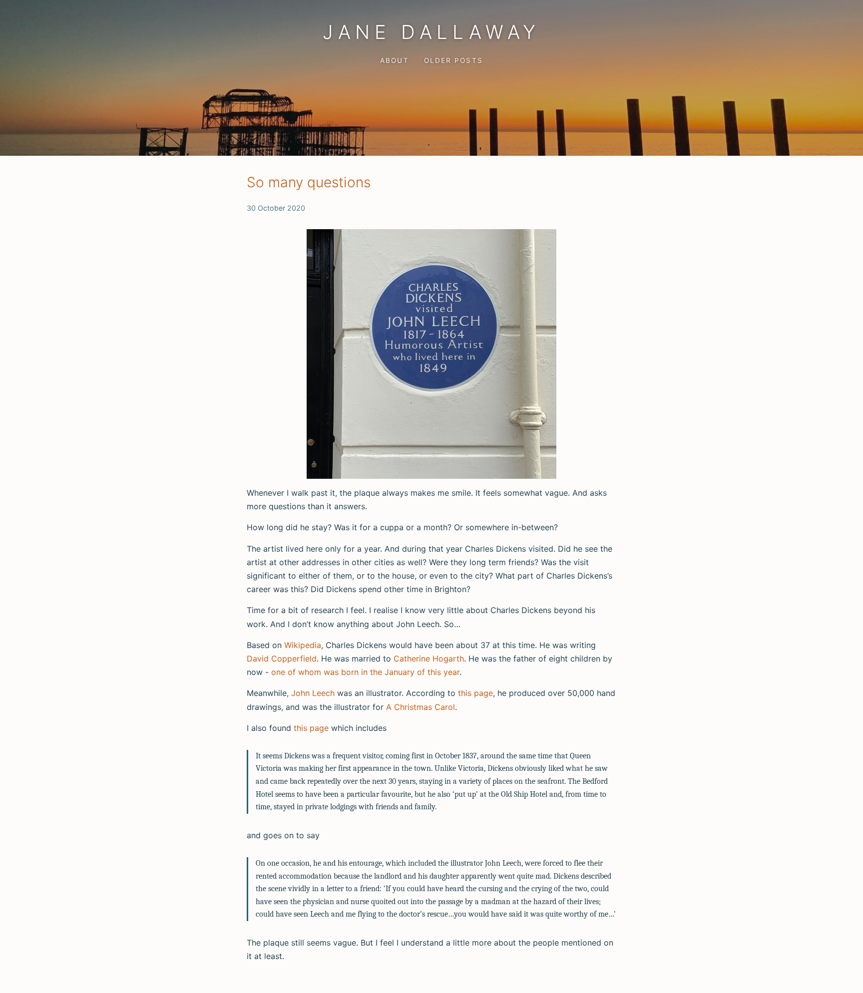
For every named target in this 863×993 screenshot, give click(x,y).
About (394, 60)
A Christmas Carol (420, 707)
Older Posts (453, 60)
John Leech (313, 693)
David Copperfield (282, 658)
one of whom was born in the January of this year (365, 672)
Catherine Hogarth (429, 658)
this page (475, 693)
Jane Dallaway (431, 31)
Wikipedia (302, 645)
